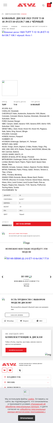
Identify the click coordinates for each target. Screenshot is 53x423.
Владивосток (14, 377)
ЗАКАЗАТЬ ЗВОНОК (17, 315)
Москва (11, 382)
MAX (40, 321)
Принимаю (26, 418)
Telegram (26, 321)
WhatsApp (10, 321)
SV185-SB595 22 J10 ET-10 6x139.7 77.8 (26, 281)
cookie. (31, 399)
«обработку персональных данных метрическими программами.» (26, 410)
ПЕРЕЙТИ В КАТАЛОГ (16, 350)
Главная (5, 26)
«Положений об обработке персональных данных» (26, 405)
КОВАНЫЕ (14, 26)
